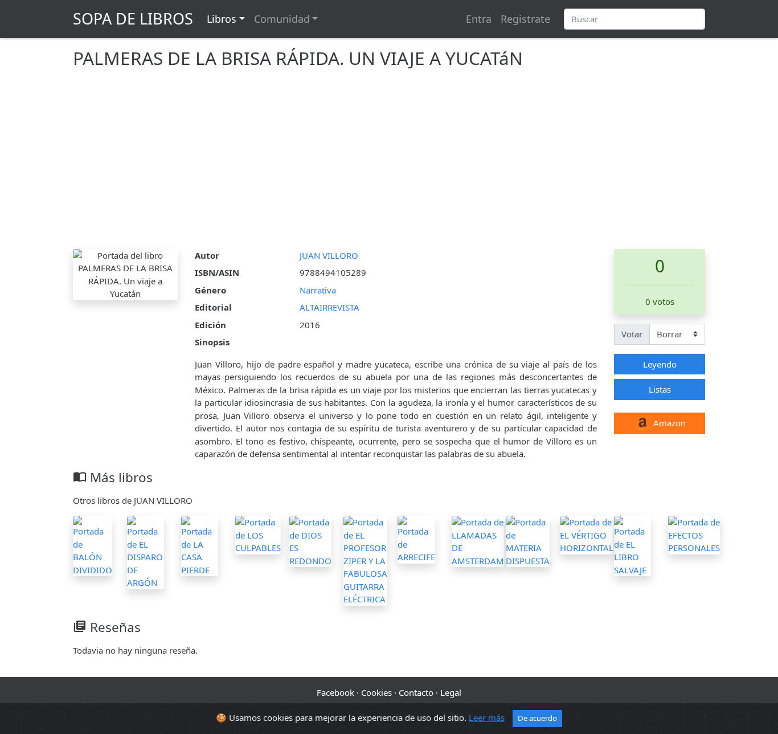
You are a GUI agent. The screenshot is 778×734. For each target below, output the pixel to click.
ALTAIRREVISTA (329, 307)
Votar (631, 334)
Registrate (525, 19)
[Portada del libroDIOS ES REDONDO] (310, 540)
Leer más (487, 717)
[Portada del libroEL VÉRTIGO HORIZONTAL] (586, 534)
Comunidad (282, 19)
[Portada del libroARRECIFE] (416, 538)
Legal (450, 692)
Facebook (335, 692)
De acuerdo (537, 718)
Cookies (376, 692)
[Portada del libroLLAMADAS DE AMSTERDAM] (478, 540)
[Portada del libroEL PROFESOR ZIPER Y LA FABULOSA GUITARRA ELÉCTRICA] (365, 559)
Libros (221, 19)
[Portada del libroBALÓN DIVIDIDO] (92, 544)
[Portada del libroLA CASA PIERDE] (199, 544)
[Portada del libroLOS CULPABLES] (258, 534)
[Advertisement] (389, 163)
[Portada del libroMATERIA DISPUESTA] (528, 540)
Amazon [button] (668, 423)
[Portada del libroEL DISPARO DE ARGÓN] (145, 551)
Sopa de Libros (133, 18)
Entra (479, 19)
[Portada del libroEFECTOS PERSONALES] (694, 534)
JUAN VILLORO (329, 255)
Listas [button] (660, 389)
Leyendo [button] (660, 364)
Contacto (416, 692)
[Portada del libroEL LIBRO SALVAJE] (632, 544)
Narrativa (318, 290)
